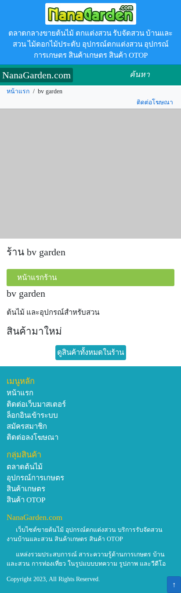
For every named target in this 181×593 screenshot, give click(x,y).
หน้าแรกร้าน (37, 277)
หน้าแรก (18, 91)
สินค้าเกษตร (26, 489)
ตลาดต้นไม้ (25, 467)
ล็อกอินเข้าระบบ (32, 415)
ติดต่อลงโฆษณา (32, 437)
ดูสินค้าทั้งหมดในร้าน (90, 352)
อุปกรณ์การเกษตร (35, 478)
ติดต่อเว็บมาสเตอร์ (36, 404)
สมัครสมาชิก (27, 426)
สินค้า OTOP (26, 500)
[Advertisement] (90, 174)
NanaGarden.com (36, 75)
